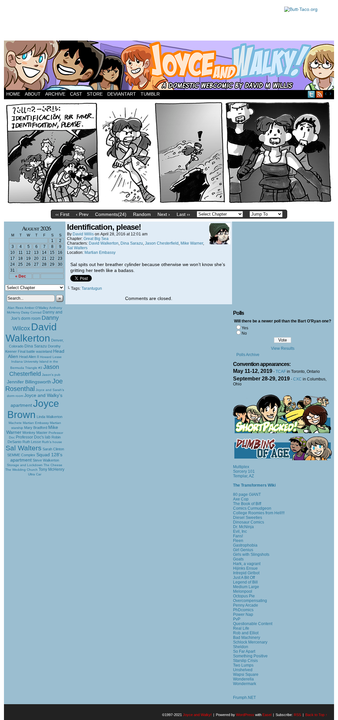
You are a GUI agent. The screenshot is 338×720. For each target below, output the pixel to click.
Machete (15, 423)
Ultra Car (34, 474)
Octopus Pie (244, 596)
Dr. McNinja (243, 527)
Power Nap (243, 614)
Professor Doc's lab (33, 437)
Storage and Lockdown (25, 465)
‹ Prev (82, 214)
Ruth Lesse (31, 442)
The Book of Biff (247, 503)
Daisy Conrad (31, 312)
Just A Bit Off (244, 577)
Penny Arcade (245, 605)
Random (142, 214)
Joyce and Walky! (170, 66)
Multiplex (241, 467)
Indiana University (24, 361)
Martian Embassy (36, 423)
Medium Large (246, 587)
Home (13, 94)
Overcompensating (250, 600)
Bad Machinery (246, 637)
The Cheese (53, 465)
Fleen (238, 540)
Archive (55, 94)
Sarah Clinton (53, 449)
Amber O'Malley (36, 308)
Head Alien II (29, 357)
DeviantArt (121, 94)
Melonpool (242, 591)
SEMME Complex (21, 455)
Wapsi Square (245, 674)
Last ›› (183, 214)
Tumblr (150, 94)
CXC (297, 379)
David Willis (83, 234)
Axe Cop (241, 499)
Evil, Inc (240, 531)
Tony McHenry (51, 469)
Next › (163, 214)
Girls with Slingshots (251, 554)
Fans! (238, 536)
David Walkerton (31, 332)
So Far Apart (244, 651)
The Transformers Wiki (254, 485)
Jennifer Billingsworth (29, 381)
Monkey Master (35, 433)
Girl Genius (243, 550)
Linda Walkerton (49, 417)
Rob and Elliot (245, 633)
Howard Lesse (51, 357)
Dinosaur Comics (248, 522)
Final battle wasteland (35, 351)
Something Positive (250, 656)
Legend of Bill (245, 582)
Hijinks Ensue (245, 568)
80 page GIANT (247, 494)
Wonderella (243, 679)
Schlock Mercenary (250, 642)
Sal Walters (24, 448)
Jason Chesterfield (34, 370)
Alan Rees (15, 308)
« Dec (20, 276)
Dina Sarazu (35, 346)
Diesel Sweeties (247, 517)
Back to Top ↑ (316, 715)
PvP (236, 619)
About (33, 94)
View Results (282, 348)
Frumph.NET (244, 697)
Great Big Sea (96, 238)
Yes (245, 328)
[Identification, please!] (169, 205)
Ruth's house (52, 442)
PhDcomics (243, 610)
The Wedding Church (21, 469)
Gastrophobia (245, 545)
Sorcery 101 (244, 471)
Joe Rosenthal (34, 384)
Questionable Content (252, 623)
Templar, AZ (243, 476)
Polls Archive (247, 354)
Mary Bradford (35, 428)
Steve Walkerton (46, 460)
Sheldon (240, 647)
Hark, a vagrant (246, 563)
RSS (320, 94)
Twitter (311, 94)
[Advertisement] (140, 21)
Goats (238, 559)
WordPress (245, 715)
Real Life (241, 628)
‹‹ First (62, 214)
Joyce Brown (33, 409)
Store (95, 94)
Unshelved (243, 670)
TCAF (281, 371)
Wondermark (244, 683)
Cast (76, 94)
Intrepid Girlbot (246, 573)
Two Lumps (243, 665)
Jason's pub (51, 374)
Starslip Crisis (245, 660)
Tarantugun (92, 288)
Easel (266, 715)
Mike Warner (192, 243)
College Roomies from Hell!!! (259, 513)
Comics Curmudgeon (252, 508)
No (244, 333)
